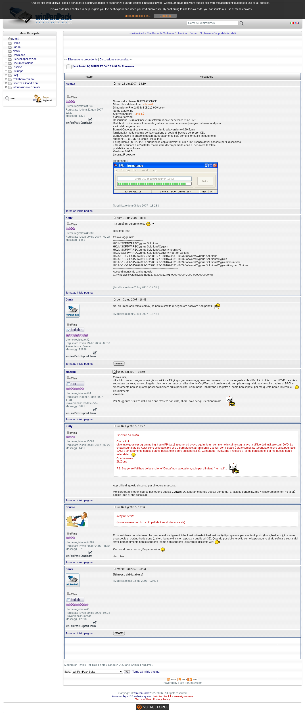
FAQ (15, 75)
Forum (17, 47)
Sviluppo (18, 71)
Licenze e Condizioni (25, 83)
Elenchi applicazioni (25, 59)
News (16, 51)
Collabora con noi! (24, 79)
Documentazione (23, 63)
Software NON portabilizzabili (218, 33)
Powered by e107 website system (132, 696)
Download (19, 55)
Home (16, 43)
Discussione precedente (83, 59)
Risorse (17, 67)
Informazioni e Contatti (26, 87)
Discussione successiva (114, 59)
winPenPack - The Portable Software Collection (158, 33)
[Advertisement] (145, 47)
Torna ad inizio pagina (79, 211)
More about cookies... (137, 15)
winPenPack (141, 693)
